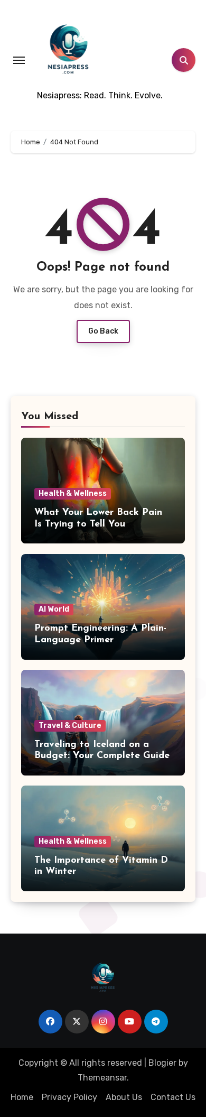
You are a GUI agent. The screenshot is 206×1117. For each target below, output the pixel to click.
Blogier (162, 1063)
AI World (54, 609)
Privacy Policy (69, 1097)
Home (22, 1097)
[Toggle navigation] (19, 60)
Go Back (103, 331)
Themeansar (102, 1078)
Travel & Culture (70, 725)
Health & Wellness (73, 493)
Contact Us (173, 1097)
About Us (124, 1097)
